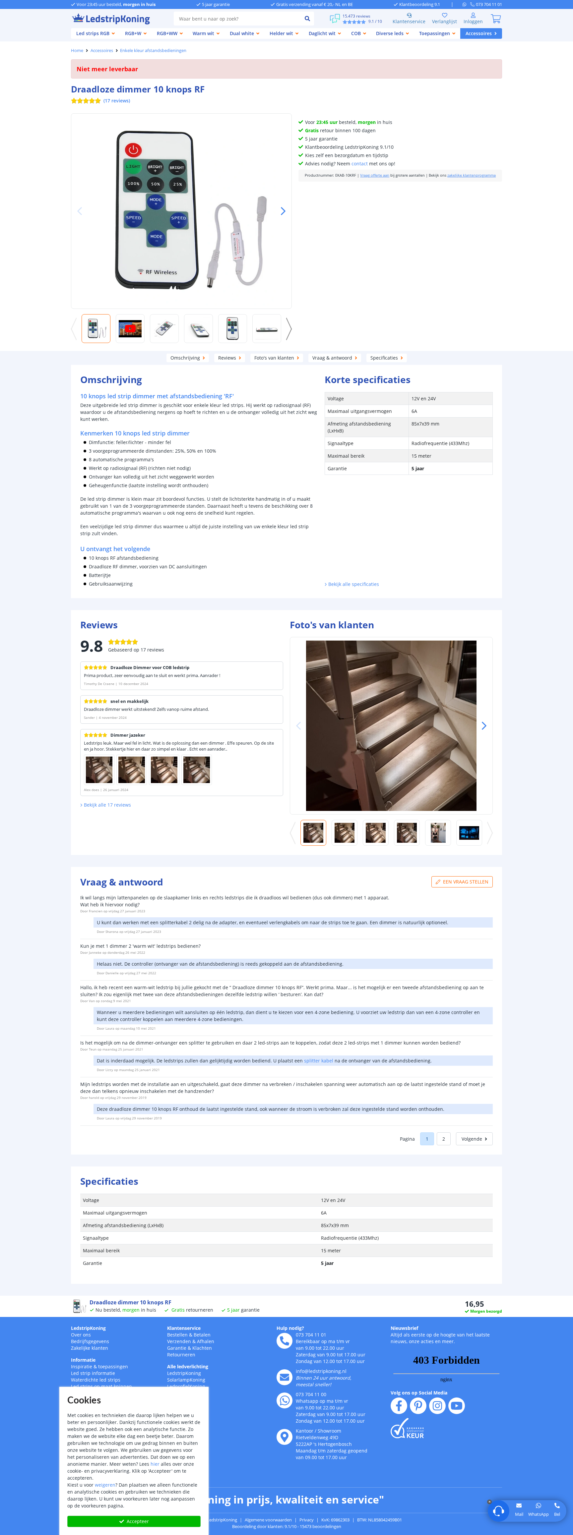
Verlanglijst (444, 21)
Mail (519, 1514)
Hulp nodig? (290, 1328)
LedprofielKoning (186, 1386)
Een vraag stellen (465, 882)
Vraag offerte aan (374, 175)
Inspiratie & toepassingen (99, 1366)
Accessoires (102, 50)
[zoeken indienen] (307, 19)
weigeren (105, 1485)
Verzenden (179, 1341)
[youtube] (456, 1405)
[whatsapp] (466, 4)
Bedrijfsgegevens (90, 1341)
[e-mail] (284, 1377)
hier (155, 1464)
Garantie (176, 1348)
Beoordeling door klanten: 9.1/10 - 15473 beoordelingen (286, 1526)
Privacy (306, 1520)
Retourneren (181, 1354)
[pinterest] (418, 1405)
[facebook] (399, 1405)
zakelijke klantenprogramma (471, 175)
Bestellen (177, 1335)
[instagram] (437, 1405)
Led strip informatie (93, 1373)
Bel (557, 1514)
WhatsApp (538, 1514)
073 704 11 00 (311, 1394)
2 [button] (443, 1139)
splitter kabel (318, 1060)
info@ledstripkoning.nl (321, 1371)
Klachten (202, 1348)
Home (77, 50)
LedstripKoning (88, 1328)
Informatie (83, 1360)
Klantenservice (409, 21)
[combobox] (237, 19)
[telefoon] (284, 1341)
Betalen (202, 1335)
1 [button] (427, 1139)
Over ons (81, 1335)
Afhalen (205, 1341)
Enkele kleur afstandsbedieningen (153, 50)
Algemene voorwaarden (268, 1520)
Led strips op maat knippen (101, 1386)
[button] (280, 211)
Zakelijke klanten (89, 1348)
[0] (495, 18)
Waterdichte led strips (95, 1380)
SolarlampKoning (186, 1380)
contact (359, 163)
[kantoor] (284, 1437)
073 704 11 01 (311, 1335)
